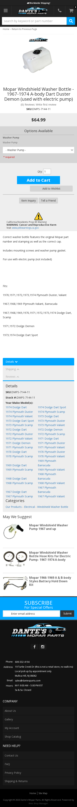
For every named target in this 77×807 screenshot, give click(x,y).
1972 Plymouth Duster (19, 434)
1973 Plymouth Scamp (19, 425)
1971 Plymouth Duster (51, 443)
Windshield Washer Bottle (52, 507)
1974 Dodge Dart (16, 407)
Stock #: (11, 397)
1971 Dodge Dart (48, 438)
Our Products (14, 507)
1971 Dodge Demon (18, 443)
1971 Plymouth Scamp (19, 447)
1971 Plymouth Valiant (51, 447)
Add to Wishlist (51, 188)
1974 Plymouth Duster (19, 412)
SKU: (29, 109)
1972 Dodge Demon (50, 429)
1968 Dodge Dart (16, 478)
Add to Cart (38, 180)
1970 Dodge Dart (16, 452)
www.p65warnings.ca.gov (25, 227)
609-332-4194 (22, 661)
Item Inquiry (28, 200)
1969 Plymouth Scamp (19, 469)
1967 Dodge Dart (16, 492)
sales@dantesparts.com (28, 680)
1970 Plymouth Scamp (19, 456)
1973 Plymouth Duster (51, 420)
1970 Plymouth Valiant (51, 456)
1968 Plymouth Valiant (51, 483)
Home (6, 29)
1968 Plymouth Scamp (19, 483)
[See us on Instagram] (42, 647)
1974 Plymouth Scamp (51, 412)
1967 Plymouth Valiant (51, 496)
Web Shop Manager (38, 803)
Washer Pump (10, 142)
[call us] (59, 10)
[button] (38, 21)
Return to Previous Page (24, 29)
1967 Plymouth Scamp (19, 496)
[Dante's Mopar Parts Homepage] (33, 10)
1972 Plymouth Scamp (51, 434)
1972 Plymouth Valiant (19, 438)
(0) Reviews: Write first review (38, 104)
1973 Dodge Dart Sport (20, 420)
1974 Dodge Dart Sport (52, 407)
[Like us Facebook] (34, 647)
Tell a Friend (48, 200)
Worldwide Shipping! (39, 3)
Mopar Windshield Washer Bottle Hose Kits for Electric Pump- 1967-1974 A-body (50, 556)
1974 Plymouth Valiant (19, 416)
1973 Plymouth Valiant (51, 425)
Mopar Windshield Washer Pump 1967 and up (48, 527)
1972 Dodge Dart (16, 429)
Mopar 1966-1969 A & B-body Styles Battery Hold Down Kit (50, 581)
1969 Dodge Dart (16, 465)
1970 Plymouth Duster (51, 452)
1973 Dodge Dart (48, 416)
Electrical (29, 507)
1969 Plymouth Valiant (51, 469)
